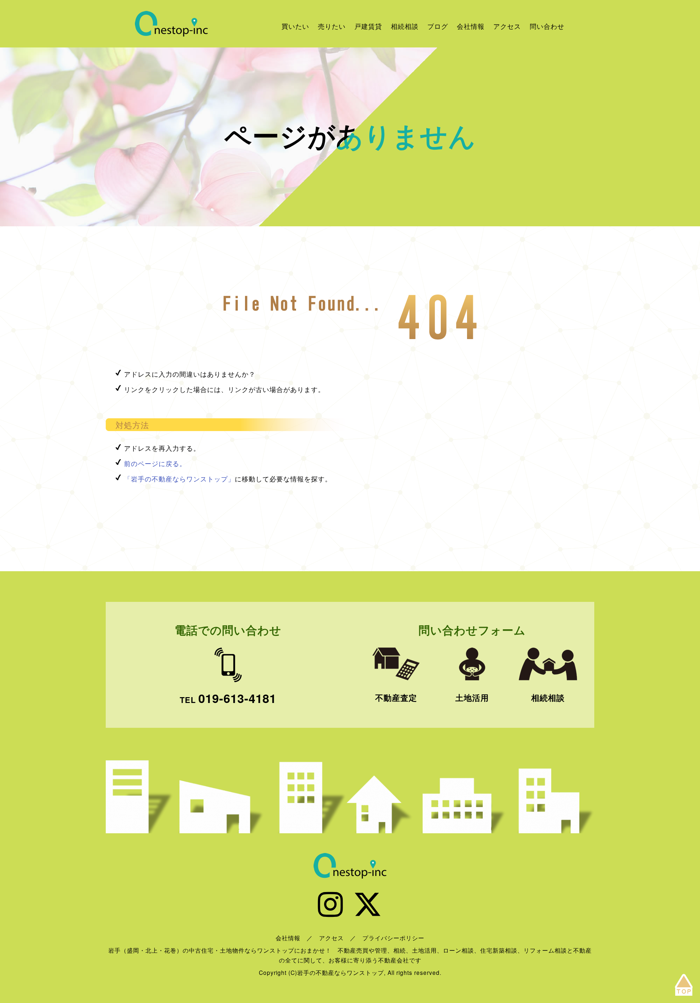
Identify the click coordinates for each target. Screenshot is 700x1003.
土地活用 (472, 697)
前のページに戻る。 (155, 463)
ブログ (437, 26)
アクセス (507, 26)
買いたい (295, 26)
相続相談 (405, 26)
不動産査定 (396, 697)
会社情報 (471, 26)
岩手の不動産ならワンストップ (171, 23)
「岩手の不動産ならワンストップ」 (179, 478)
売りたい (332, 26)
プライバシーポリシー (393, 938)
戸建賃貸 (368, 26)
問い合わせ (547, 26)
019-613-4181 (237, 698)
